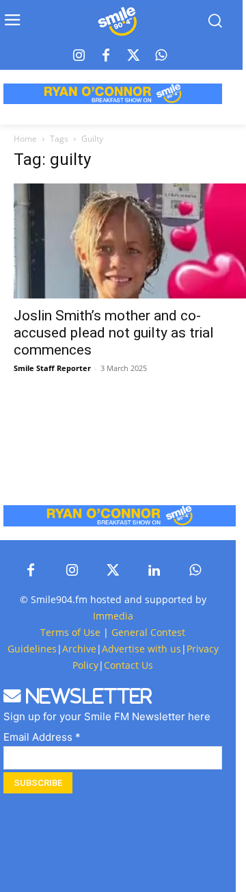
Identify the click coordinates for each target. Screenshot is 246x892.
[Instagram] (78, 56)
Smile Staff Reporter (52, 368)
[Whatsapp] (160, 56)
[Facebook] (106, 56)
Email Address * (42, 736)
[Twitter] (133, 56)
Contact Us (128, 665)
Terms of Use (70, 632)
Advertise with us (141, 648)
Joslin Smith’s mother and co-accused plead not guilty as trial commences (114, 332)
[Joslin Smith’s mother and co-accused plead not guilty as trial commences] (130, 240)
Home (25, 138)
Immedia (113, 615)
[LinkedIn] (154, 571)
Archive (79, 648)
